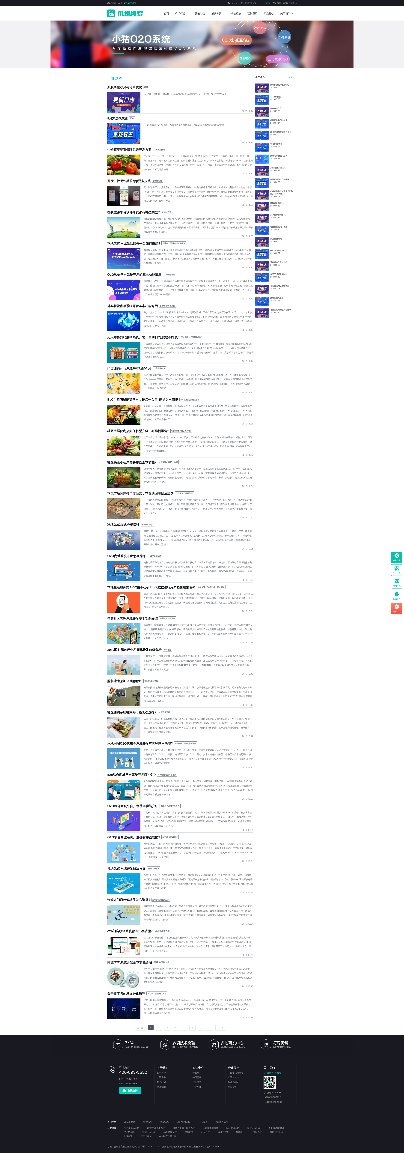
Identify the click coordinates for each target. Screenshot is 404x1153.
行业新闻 (197, 1086)
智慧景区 (202, 1121)
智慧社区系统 (254, 1128)
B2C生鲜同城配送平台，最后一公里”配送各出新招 (142, 399)
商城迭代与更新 (277, 297)
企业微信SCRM (276, 1128)
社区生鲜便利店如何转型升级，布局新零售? (138, 430)
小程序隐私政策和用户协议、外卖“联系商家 (282, 192)
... (201, 1027)
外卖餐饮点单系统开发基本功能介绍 (132, 305)
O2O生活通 (129, 1121)
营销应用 (252, 13)
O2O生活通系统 (131, 1128)
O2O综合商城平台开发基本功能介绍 (132, 806)
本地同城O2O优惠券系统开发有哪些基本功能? (140, 743)
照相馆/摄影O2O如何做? (124, 680)
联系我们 (161, 1086)
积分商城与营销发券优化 (280, 132)
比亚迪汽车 (233, 1077)
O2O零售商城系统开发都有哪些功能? (133, 837)
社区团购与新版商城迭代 (280, 309)
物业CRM (223, 1132)
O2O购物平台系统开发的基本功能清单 (134, 274)
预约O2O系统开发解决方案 (126, 868)
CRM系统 (257, 1132)
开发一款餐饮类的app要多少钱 (129, 180)
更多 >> (292, 77)
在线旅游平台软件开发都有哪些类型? (133, 212)
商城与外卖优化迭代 (278, 155)
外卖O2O (164, 1121)
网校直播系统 (232, 1128)
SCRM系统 (129, 1132)
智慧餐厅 (240, 1132)
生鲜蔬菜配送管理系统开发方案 (129, 149)
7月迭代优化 (275, 96)
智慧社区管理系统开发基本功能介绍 (132, 618)
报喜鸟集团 (233, 1082)
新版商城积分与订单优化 (124, 87)
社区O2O (147, 1121)
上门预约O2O (183, 1121)
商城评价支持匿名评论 (279, 84)
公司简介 (161, 1072)
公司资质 (161, 1077)
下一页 (221, 1027)
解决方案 (216, 13)
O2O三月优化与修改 (279, 274)
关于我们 (285, 13)
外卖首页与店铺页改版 (279, 285)
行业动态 (114, 78)
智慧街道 (189, 1132)
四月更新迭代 (276, 238)
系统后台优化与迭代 (278, 262)
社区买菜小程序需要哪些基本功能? (132, 462)
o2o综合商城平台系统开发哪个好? (131, 774)
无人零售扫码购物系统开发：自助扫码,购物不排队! (143, 337)
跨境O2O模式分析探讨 (123, 524)
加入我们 (161, 1082)
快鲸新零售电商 (210, 1128)
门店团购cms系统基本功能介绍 (129, 368)
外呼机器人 (145, 1136)
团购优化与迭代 (277, 203)
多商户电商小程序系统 (184, 1128)
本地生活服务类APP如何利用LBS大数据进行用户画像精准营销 (151, 587)
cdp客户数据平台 (167, 1136)
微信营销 (128, 1136)
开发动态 (200, 13)
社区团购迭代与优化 (278, 226)
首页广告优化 (276, 143)
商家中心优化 (276, 108)
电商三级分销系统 (156, 1128)
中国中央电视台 (236, 1072)
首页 (166, 13)
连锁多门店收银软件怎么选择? (128, 899)
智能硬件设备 (221, 1121)
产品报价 (269, 13)
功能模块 (236, 13)
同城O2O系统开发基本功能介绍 (129, 962)
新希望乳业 (233, 1086)
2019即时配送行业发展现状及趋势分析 (134, 649)
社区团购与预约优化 (278, 120)
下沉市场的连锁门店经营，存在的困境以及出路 (140, 493)
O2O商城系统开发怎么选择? (127, 555)
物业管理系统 (170, 1132)
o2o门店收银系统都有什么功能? (130, 931)
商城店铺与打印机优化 (279, 179)
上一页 (140, 1027)
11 (209, 1027)
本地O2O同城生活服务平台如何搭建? (133, 243)
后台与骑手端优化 (277, 167)
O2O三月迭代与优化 (279, 250)
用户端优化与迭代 (277, 214)
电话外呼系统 (276, 1132)
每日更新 (197, 1077)
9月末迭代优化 (117, 118)
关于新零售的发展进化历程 (126, 993)
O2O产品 (180, 13)
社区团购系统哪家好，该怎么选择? (132, 712)
